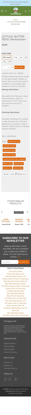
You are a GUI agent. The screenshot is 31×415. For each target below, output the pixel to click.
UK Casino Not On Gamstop (15, 298)
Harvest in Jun (13, 141)
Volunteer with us (10, 368)
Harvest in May (9, 146)
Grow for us (8, 365)
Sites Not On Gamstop (15, 296)
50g (9, 61)
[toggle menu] (2, 11)
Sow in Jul (7, 168)
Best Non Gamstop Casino (15, 284)
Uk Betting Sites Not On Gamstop (16, 315)
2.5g (15, 57)
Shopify (25, 389)
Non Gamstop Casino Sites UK (15, 281)
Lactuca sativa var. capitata (14, 159)
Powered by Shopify (15, 393)
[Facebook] (9, 379)
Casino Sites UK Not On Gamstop (15, 279)
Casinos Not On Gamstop (15, 288)
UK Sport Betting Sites (15, 291)
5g (21, 57)
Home (15, 20)
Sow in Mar (18, 168)
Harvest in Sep (9, 155)
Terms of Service (10, 352)
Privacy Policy (9, 346)
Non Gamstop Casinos (15, 293)
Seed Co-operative (15, 389)
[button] (2, 221)
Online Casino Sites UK (15, 305)
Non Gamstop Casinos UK (15, 276)
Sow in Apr (8, 164)
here (19, 257)
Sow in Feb (18, 164)
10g (26, 57)
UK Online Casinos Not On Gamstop (15, 286)
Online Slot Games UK (15, 274)
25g (4, 61)
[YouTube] (15, 379)
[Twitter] (5, 379)
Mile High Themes (19, 391)
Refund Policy (9, 349)
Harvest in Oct (9, 150)
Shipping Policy (10, 343)
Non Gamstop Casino (15, 313)
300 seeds (7, 57)
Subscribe (25, 262)
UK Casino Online (15, 271)
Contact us (8, 362)
